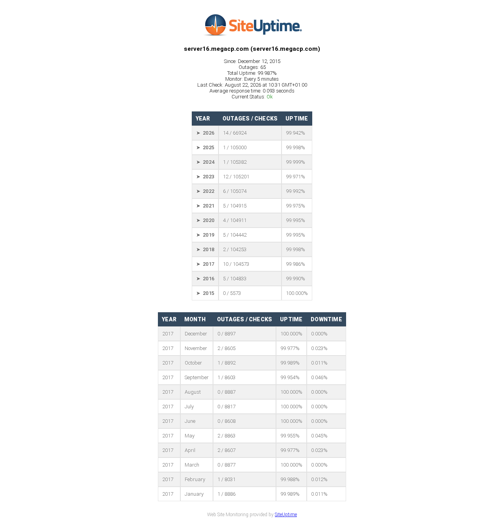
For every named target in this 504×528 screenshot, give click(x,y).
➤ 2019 (205, 235)
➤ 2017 (205, 264)
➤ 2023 (205, 177)
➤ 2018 (205, 249)
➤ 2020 (205, 220)
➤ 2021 (205, 206)
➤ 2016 (205, 279)
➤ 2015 (205, 293)
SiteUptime (286, 514)
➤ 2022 (205, 191)
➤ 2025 (205, 147)
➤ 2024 (205, 162)
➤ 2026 (205, 133)
